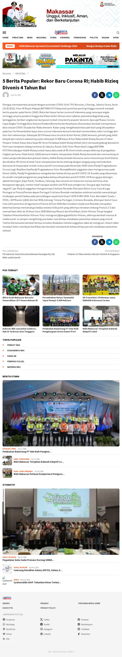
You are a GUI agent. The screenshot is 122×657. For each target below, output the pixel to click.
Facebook (10, 619)
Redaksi (45, 603)
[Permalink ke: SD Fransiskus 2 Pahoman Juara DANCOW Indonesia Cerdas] (101, 285)
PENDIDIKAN (24, 459)
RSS (7, 639)
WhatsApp (10, 624)
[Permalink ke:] (6, 94)
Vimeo (9, 634)
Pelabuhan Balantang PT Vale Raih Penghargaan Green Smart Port (60, 330)
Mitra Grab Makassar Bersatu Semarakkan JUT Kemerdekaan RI (20, 299)
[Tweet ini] (102, 95)
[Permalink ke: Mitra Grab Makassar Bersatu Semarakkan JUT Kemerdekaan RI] (21, 285)
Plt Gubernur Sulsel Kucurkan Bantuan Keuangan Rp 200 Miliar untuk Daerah (29, 254)
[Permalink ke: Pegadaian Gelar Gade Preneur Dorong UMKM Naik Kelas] (61, 522)
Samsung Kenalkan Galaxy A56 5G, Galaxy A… (38, 570)
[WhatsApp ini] (116, 95)
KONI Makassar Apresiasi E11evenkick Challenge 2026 (32, 46)
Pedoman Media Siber (89, 603)
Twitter (47, 619)
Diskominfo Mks (15, 350)
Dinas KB (11, 356)
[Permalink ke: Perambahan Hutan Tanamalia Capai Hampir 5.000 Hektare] (61, 285)
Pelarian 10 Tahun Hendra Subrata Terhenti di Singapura (93, 252)
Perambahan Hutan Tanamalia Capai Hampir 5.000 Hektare (58, 299)
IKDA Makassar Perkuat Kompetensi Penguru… (39, 474)
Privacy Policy (48, 608)
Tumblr (47, 624)
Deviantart (85, 634)
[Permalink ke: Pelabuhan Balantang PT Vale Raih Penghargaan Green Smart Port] (61, 316)
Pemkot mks (13, 345)
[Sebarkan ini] (95, 95)
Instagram (48, 629)
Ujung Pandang (26, 471)
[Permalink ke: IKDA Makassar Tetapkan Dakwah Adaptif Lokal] (101, 316)
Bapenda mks (14, 367)
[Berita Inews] (61, 32)
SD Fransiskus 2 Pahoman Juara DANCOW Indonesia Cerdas (99, 299)
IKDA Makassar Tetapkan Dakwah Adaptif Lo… (39, 461)
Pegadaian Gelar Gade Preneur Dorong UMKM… (28, 560)
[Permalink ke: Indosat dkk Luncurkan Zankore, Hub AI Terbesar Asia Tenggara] (21, 316)
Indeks (6, 603)
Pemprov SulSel (15, 361)
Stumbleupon (87, 624)
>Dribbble (85, 629)
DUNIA (5, 557)
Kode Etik (8, 608)
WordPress (10, 629)
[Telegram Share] (109, 95)
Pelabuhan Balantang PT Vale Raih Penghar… (27, 451)
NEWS (13, 449)
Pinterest (84, 619)
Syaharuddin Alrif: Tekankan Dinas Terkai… (37, 582)
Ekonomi (6, 449)
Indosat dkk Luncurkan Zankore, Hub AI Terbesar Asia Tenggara (19, 330)
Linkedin (47, 634)
